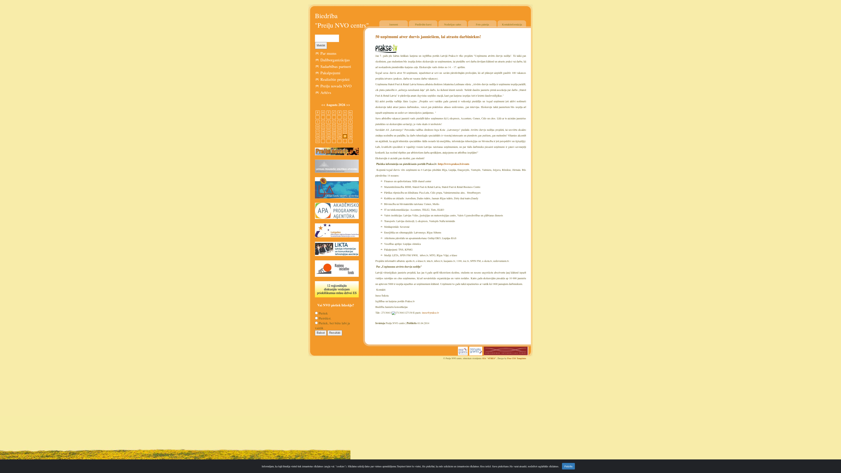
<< (323, 104)
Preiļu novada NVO (336, 85)
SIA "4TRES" (489, 358)
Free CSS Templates (516, 358)
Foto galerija (482, 24)
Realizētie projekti (335, 79)
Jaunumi (393, 24)
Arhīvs (325, 92)
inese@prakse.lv (430, 312)
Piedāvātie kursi (423, 24)
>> (348, 104)
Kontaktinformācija (512, 24)
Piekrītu (568, 466)
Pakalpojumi (330, 72)
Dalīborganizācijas (335, 59)
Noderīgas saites (452, 24)
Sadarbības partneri (335, 66)
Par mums (328, 53)
